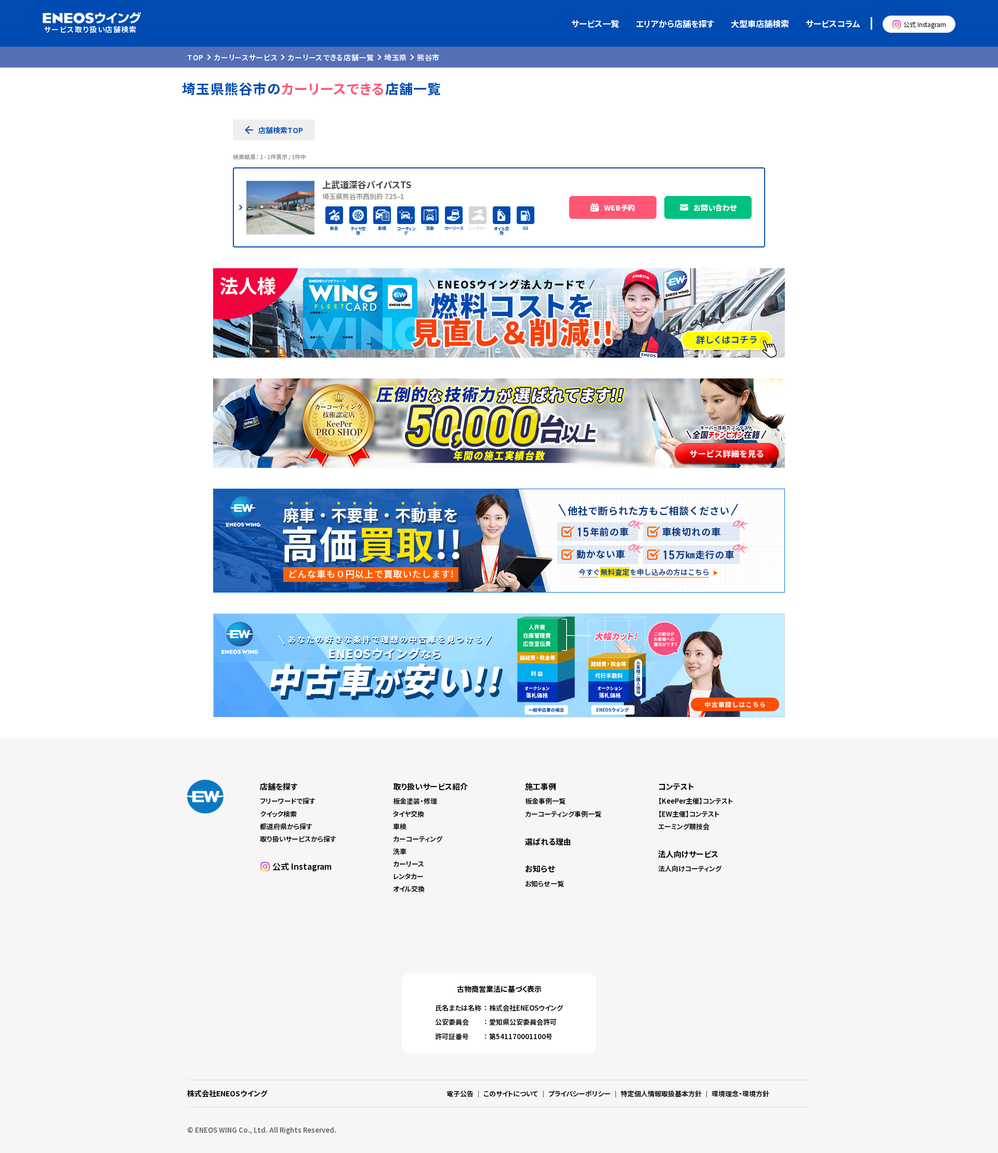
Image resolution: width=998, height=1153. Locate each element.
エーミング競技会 (684, 826)
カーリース (408, 864)
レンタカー (408, 876)
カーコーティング (417, 839)
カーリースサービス (246, 57)
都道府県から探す (286, 826)
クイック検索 (278, 814)
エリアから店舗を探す (675, 23)
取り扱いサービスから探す (298, 839)
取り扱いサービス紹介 (430, 786)
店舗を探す (278, 786)
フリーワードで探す (288, 801)
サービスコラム (833, 23)
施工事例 (540, 786)
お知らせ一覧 (544, 883)
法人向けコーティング (689, 868)
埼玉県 (395, 57)
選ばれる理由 (548, 841)
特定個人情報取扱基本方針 (661, 1093)
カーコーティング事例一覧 (563, 814)
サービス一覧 (595, 23)
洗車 (399, 851)
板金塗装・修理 (415, 801)
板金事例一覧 (545, 801)
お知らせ (540, 868)
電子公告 (460, 1093)
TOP (195, 57)
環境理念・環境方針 (740, 1093)
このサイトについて (511, 1093)
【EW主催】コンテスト (688, 814)
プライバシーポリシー (579, 1093)
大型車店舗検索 (760, 23)
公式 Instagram (924, 24)
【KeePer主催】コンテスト (695, 801)
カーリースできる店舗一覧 (330, 57)
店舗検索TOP (280, 130)
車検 (399, 826)
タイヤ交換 (408, 814)
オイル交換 (409, 889)
